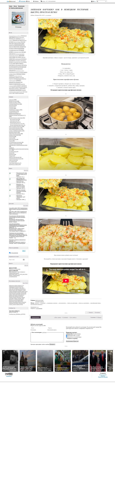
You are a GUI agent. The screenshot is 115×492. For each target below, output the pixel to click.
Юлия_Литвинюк (22, 302)
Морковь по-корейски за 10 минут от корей (20, 185)
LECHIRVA (11, 288)
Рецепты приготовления (9, 8)
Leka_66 (11, 289)
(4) (24, 188)
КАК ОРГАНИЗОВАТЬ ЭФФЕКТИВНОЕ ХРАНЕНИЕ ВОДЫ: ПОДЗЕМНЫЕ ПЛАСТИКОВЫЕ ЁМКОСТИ (18, 225)
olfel (25, 292)
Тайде (22, 299)
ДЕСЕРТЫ (11, 105)
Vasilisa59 (14, 291)
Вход (29, 1)
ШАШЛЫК (11, 154)
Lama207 (16, 288)
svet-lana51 (23, 293)
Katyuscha (20, 286)
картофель (12, 65)
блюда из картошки (20, 37)
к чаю (22, 62)
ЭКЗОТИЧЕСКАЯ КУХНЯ (15, 158)
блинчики (11, 35)
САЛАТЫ (11, 108)
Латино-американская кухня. (17, 125)
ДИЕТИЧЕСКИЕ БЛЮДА (15, 133)
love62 (18, 292)
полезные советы (14, 77)
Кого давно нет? (13, 271)
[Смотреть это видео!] (12, 174)
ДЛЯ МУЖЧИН (12, 139)
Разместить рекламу (103, 376)
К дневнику (65, 317)
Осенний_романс (13, 298)
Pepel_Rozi (15, 290)
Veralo (22, 291)
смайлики (44, 332)
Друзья (15, 6)
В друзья (19, 27)
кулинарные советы (20, 70)
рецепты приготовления (15, 83)
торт (13, 93)
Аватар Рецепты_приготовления (18, 18)
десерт (23, 52)
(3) (23, 194)
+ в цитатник (48, 15)
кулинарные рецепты (52, 303)
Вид (94, 1)
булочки (23, 42)
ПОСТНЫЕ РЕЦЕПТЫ (14, 163)
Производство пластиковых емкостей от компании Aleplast (17, 233)
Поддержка (92, 1)
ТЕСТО (10, 141)
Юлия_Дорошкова (13, 302)
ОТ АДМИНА (12, 161)
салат (19, 86)
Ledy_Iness (21, 288)
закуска (23, 57)
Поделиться (97, 312)
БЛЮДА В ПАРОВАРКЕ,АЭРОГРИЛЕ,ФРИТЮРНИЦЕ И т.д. (19, 149)
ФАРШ (10, 153)
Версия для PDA (102, 374)
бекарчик (11, 303)
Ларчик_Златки (12, 297)
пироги (11, 76)
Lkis (14, 289)
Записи (10, 6)
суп (23, 91)
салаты (24, 86)
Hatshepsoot (12, 286)
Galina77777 (21, 285)
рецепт (18, 80)
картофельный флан (95, 303)
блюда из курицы (15, 38)
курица (22, 72)
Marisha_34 (23, 289)
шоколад (21, 93)
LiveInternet (11, 1)
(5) (24, 182)
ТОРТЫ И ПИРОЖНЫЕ (14, 143)
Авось (44, 1)
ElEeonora (11, 285)
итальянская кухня (16, 62)
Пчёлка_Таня (21, 298)
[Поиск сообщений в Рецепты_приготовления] (23, 251)
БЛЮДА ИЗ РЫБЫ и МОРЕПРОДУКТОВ (14, 113)
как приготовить (18, 63)
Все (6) (26, 265)
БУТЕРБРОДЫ (12, 151)
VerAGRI (19, 291)
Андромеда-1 (21, 295)
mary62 (22, 292)
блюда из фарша (17, 42)
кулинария (13, 67)
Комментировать (35, 317)
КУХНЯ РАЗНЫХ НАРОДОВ (15, 118)
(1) (23, 177)
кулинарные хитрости (14, 72)
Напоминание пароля (51, 329)
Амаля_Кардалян (13, 295)
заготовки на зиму (15, 57)
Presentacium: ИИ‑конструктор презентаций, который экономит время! (17, 217)
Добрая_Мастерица (14, 273)
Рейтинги (36, 1)
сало (10, 87)
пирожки (16, 75)
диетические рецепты (13, 55)
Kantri (16, 286)
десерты (12, 54)
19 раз (37, 307)
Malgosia (18, 289)
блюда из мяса (18, 40)
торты (17, 93)
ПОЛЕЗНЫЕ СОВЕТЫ (14, 109)
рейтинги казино (12, 80)
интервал (16, 303)
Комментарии (21, 6)
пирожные (20, 75)
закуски (12, 59)
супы (26, 91)
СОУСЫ (11, 138)
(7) (25, 199)
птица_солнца (12, 304)
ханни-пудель (19, 304)
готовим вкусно (13, 50)
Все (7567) (25, 283)
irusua (26, 291)
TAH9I (10, 291)
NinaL (10, 290)
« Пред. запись (57, 317)
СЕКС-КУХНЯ (12, 160)
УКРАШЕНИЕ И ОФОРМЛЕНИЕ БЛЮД (18, 145)
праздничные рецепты (20, 78)
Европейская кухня (14, 122)
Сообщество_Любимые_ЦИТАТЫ (17, 314)
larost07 (15, 292)
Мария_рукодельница (14, 275)
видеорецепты (19, 45)
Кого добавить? (21, 271)
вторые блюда (13, 48)
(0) (10, 210)
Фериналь (11, 301)
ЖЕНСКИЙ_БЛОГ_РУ (14, 274)
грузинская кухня (17, 52)
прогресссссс (22, 303)
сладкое (23, 90)
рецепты (12, 82)
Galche (16, 285)
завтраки (21, 55)
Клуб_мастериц (23, 274)
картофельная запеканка (36, 304)
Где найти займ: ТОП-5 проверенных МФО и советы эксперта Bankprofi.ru (18, 209)
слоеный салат (19, 91)
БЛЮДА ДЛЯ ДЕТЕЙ (14, 135)
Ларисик (21, 296)
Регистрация (23, 1)
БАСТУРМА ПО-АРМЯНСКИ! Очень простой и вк (21, 180)
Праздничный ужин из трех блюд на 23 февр (21, 174)
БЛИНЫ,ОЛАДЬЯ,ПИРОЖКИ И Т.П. (17, 115)
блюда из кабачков (17, 35)
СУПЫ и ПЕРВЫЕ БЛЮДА (15, 130)
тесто (10, 93)
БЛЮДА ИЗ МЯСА (13, 102)
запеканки (18, 59)
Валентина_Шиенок (14, 296)
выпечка (21, 48)
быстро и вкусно (14, 43)
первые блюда (12, 74)
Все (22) (26, 170)
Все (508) (25, 205)
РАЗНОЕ (11, 107)
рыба (15, 86)
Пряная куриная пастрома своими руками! (21, 191)
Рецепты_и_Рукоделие (14, 269)
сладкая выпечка (15, 90)
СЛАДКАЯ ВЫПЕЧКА (14, 104)
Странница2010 (13, 276)
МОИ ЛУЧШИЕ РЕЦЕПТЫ (15, 126)
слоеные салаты (12, 91)
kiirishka (11, 292)
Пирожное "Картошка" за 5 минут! (20, 197)
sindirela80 (18, 293)
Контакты (103, 375)
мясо (25, 72)
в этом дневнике (14, 253)
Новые (99, 317)
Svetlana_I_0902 (22, 290)
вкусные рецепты (20, 47)
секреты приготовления (17, 87)
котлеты (24, 65)
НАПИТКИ (11, 136)
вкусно (11, 46)
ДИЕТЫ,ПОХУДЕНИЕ (14, 157)
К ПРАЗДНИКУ (12, 111)
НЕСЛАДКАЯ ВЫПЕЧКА (15, 129)
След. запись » (73, 317)
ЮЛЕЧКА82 (20, 301)
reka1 (10, 293)
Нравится (91, 312)
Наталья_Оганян (21, 297)
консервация (18, 65)
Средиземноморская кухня (16, 123)
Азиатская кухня (14, 120)
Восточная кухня (14, 119)
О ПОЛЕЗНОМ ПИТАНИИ (15, 142)
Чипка (15, 301)
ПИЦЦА (11, 156)
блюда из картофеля (84, 303)
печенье (19, 74)
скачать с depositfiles (20, 88)
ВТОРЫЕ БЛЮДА (13, 132)
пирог (23, 74)
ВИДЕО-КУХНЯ (13, 101)
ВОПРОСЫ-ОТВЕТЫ (14, 164)
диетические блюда (20, 54)
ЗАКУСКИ (11, 99)
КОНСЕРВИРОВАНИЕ (14, 128)
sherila (13, 293)
